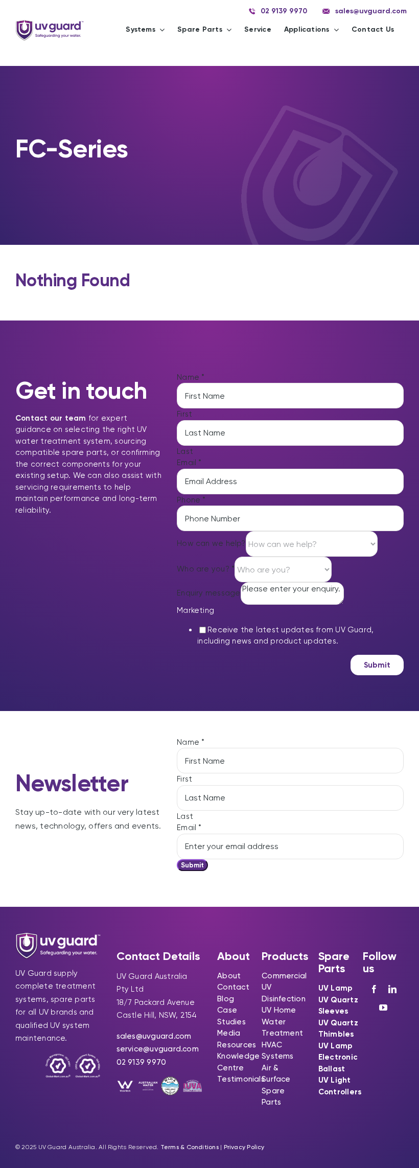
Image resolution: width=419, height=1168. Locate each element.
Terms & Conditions (189, 1147)
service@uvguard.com (158, 1049)
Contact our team (50, 418)
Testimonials (241, 1079)
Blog (225, 998)
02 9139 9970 (142, 1062)
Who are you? (206, 569)
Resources (236, 1044)
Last (185, 451)
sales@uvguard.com (154, 1036)
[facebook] (374, 989)
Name (190, 377)
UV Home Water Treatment (282, 1021)
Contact (233, 987)
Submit (377, 665)
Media (228, 1033)
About (229, 975)
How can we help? (211, 543)
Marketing (195, 610)
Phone (191, 500)
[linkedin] (392, 989)
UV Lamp (335, 988)
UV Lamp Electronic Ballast (338, 1057)
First (184, 414)
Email (189, 462)
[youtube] (383, 1007)
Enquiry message (208, 593)
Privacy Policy (244, 1147)
